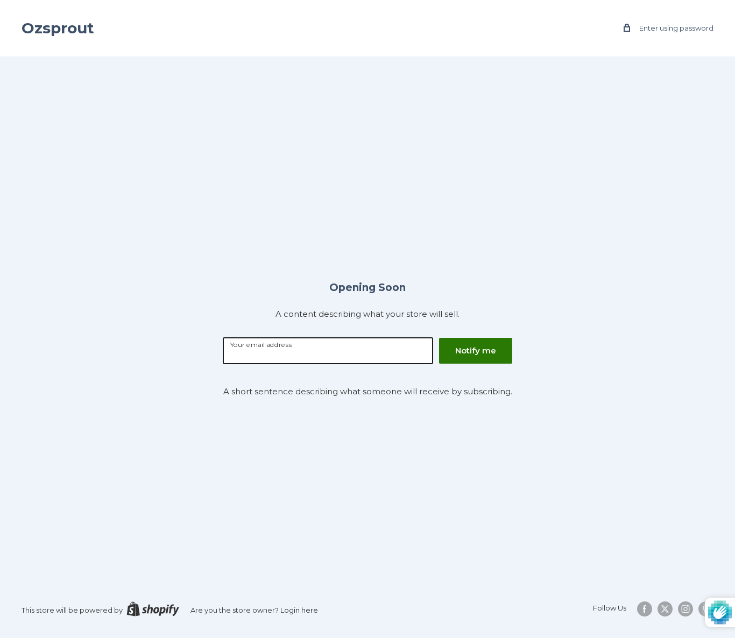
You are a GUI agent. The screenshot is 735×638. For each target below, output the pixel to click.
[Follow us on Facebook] (644, 608)
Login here (299, 610)
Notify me (475, 350)
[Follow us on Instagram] (685, 608)
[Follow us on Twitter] (665, 608)
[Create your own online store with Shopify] (152, 608)
